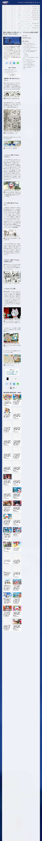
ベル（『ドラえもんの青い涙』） (28, 62)
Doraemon (24, 37)
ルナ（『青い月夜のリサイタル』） (28, 59)
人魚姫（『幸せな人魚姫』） (27, 67)
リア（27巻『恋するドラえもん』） (10, 72)
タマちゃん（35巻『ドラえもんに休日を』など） (30, 47)
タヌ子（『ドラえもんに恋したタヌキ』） (29, 65)
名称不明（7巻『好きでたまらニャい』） (11, 69)
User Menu (26, 2)
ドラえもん (29, 37)
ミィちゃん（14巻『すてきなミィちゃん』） (11, 71)
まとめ (24, 68)
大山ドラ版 (26, 54)
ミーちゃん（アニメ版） (8, 75)
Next (16, 378)
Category (20, 2)
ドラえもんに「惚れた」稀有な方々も (28, 64)
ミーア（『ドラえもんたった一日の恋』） (29, 61)
